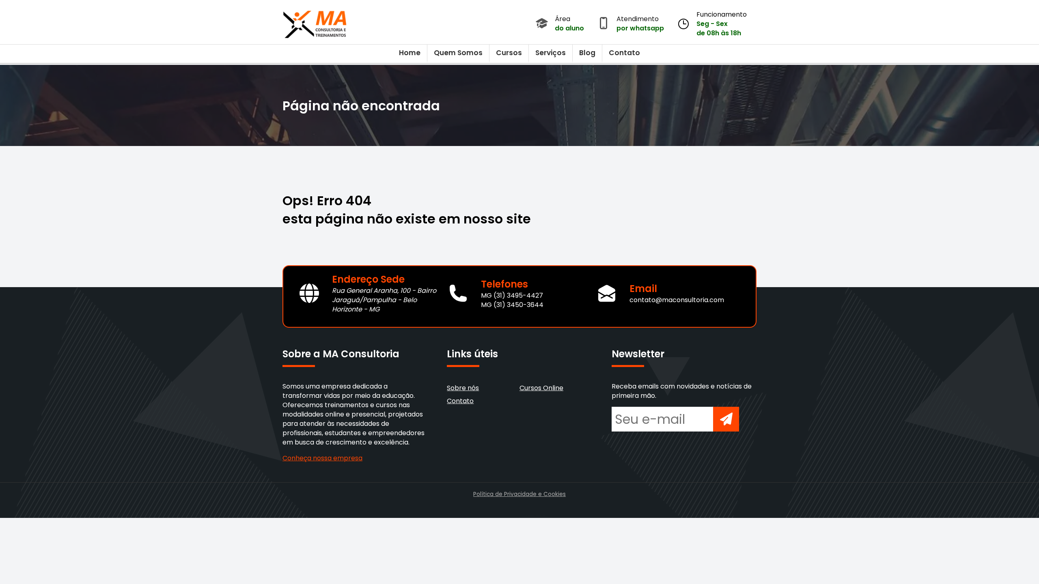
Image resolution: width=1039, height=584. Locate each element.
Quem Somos (458, 53)
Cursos (509, 53)
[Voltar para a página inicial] (314, 22)
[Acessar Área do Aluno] (541, 24)
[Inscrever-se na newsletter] (726, 419)
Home (409, 53)
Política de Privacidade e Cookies (519, 494)
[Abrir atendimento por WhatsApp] (603, 24)
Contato (624, 53)
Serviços (550, 53)
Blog (587, 53)
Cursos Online (541, 388)
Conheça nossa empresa (322, 458)
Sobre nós (463, 388)
